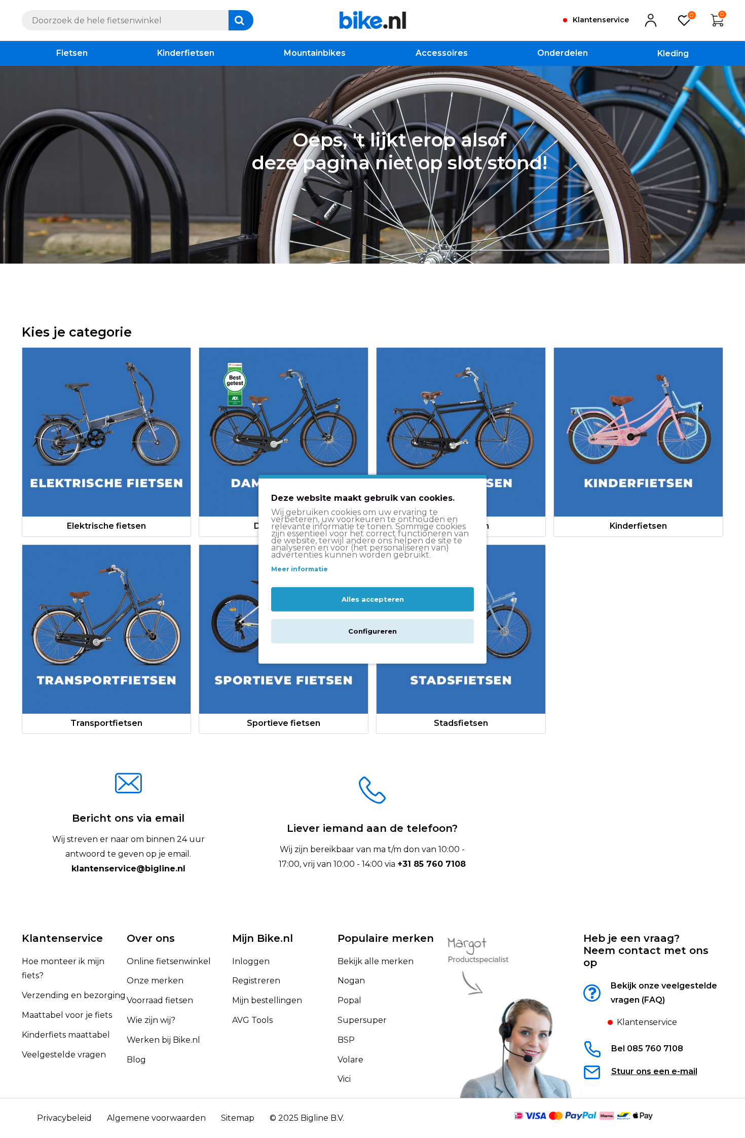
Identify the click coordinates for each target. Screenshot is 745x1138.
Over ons (151, 938)
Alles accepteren (373, 599)
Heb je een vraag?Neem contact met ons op (646, 950)
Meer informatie (299, 569)
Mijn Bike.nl (262, 938)
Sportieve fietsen (283, 723)
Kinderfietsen (638, 526)
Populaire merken (386, 938)
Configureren (372, 631)
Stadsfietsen (461, 723)
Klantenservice (62, 938)
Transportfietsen (106, 723)
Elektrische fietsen (106, 526)
